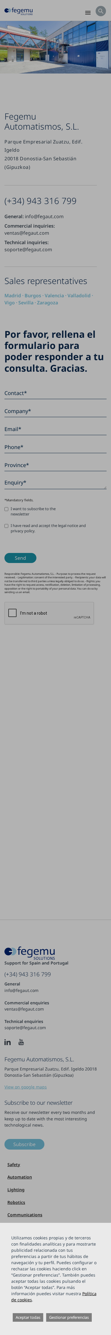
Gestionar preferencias (69, 1317)
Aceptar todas (28, 1317)
